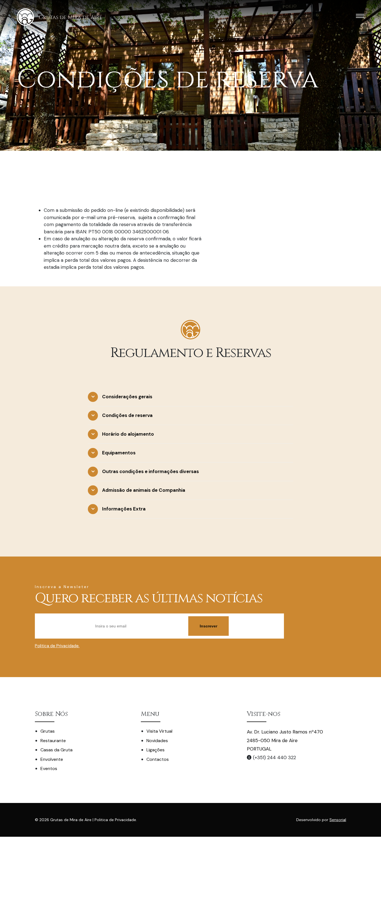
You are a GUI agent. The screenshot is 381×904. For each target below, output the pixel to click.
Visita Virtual (159, 731)
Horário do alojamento (128, 434)
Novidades (157, 741)
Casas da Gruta (56, 750)
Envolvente (51, 759)
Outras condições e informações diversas (150, 471)
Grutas (47, 731)
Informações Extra (124, 509)
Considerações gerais (127, 397)
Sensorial (337, 819)
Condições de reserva (127, 415)
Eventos (48, 768)
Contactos (157, 759)
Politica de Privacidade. (57, 646)
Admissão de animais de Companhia (143, 490)
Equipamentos (119, 453)
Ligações (155, 750)
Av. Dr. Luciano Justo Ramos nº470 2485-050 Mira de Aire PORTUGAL (285, 740)
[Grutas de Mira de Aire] (59, 17)
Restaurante (53, 741)
